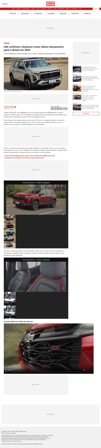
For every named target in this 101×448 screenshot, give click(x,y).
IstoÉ (13, 8)
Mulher (67, 8)
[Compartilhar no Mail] (63, 108)
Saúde (33, 8)
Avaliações (25, 13)
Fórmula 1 (87, 13)
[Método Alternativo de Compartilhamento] (66, 108)
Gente (38, 8)
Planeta (43, 8)
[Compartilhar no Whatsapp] (58, 108)
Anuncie (96, 8)
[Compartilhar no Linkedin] (60, 108)
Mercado (63, 13)
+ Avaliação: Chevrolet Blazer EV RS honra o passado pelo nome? (24, 158)
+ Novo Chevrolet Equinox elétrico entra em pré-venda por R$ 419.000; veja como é (29, 155)
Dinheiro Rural (26, 8)
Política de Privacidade (7, 443)
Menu (55, 8)
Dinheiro (18, 8)
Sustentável (74, 8)
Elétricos (75, 13)
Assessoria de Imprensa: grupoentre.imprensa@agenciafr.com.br (27, 443)
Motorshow (61, 8)
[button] (8, 214)
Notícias (13, 13)
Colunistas (38, 13)
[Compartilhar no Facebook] (52, 108)
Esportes (50, 8)
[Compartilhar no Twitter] (55, 108)
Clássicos (51, 13)
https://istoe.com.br (6, 441)
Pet (80, 8)
